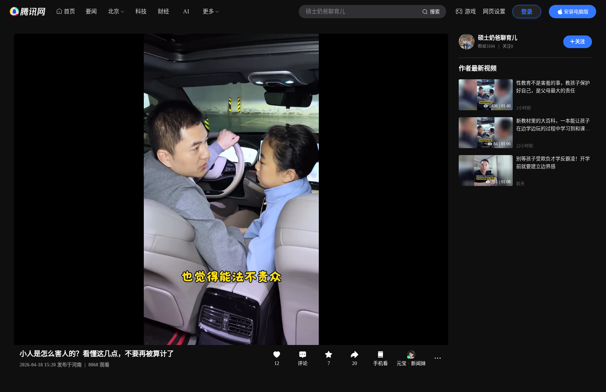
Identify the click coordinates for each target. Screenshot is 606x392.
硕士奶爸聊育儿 (497, 38)
